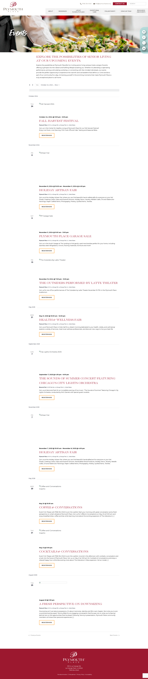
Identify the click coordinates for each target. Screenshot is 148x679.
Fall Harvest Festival (59, 121)
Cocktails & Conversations (63, 551)
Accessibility (88, 674)
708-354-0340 (74, 670)
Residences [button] (63, 11)
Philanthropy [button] (110, 11)
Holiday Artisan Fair (58, 190)
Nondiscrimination (62, 674)
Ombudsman (72, 674)
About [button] (50, 11)
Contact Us (119, 4)
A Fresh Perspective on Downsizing (70, 604)
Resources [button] (141, 11)
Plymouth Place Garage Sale (65, 236)
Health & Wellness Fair (60, 320)
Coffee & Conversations (60, 507)
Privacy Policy (80, 674)
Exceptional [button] (94, 11)
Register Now (47, 135)
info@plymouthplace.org (103, 3)
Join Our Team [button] (126, 11)
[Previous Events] (30, 85)
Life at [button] (78, 11)
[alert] (74, 90)
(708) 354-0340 (86, 3)
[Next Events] (33, 85)
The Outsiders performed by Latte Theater (78, 283)
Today (37, 85)
